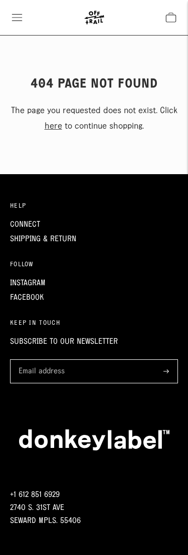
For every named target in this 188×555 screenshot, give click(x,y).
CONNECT (25, 224)
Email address (40, 360)
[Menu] (17, 18)
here (53, 126)
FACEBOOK (27, 297)
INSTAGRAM (28, 283)
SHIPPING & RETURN (43, 239)
